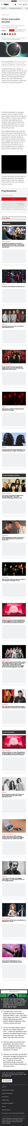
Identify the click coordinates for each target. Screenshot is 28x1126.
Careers (4, 1106)
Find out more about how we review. (18, 66)
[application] (14, 162)
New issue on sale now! (15, 8)
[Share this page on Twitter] (5, 34)
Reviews (12, 30)
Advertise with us (6, 1110)
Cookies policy (5, 1100)
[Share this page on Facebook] (2, 34)
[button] (2, 4)
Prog (24, 29)
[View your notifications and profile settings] (15, 4)
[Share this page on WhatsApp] (7, 34)
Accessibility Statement (7, 1103)
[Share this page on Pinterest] (10, 34)
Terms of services (19, 203)
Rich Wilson (19, 29)
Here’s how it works (16, 39)
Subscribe (20, 4)
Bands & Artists (5, 15)
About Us (4, 1086)
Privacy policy (5, 1096)
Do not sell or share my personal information (13, 1113)
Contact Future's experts (8, 1090)
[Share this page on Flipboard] (12, 34)
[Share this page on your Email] (15, 34)
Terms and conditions (7, 1093)
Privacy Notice (21, 204)
